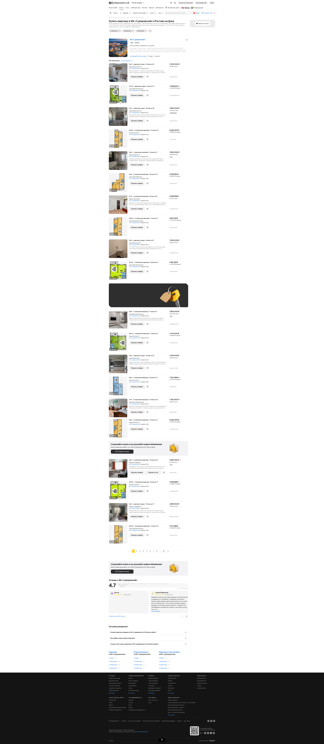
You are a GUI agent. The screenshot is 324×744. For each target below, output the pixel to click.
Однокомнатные (201, 680)
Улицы (110, 702)
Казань (130, 688)
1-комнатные (113, 661)
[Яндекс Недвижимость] (119, 3)
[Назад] (182, 616)
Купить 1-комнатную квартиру (176, 712)
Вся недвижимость (114, 721)
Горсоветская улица (114, 685)
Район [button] (197, 13)
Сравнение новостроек (115, 710)
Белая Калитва (172, 678)
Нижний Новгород (134, 690)
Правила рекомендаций (168, 721)
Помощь (179, 721)
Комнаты (131, 700)
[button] (174, 2)
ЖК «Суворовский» (134, 68)
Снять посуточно (153, 700)
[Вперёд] (186, 616)
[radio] (136, 551)
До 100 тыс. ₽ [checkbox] (150, 298)
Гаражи (131, 707)
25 (163, 551)
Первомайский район (154, 690)
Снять (149, 702)
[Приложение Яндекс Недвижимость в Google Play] (208, 733)
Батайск (170, 685)
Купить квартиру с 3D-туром (176, 707)
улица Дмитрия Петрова (136, 88)
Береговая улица (113, 680)
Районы (111, 705)
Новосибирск (132, 683)
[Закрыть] (214, 13)
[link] (212, 2)
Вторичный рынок (141, 652)
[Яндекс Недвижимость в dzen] (211, 721)
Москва (131, 678)
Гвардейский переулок (115, 688)
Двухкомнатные (201, 678)
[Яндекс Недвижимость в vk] (208, 721)
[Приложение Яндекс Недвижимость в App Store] (205, 733)
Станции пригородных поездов (117, 707)
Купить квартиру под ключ (175, 710)
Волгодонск (171, 688)
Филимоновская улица (115, 683)
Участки (131, 702)
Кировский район (153, 678)
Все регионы (112, 700)
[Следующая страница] (168, 551)
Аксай (169, 690)
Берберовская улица (114, 678)
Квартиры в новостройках (169, 652)
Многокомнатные (202, 683)
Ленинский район (153, 680)
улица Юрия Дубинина (135, 177)
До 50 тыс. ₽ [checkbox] (127, 298)
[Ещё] (150, 30)
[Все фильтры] (110, 13)
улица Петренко (133, 155)
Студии (111, 658)
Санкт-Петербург (133, 680)
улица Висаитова (133, 66)
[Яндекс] (212, 740)
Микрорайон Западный (154, 688)
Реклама (123, 721)
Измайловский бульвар (135, 402)
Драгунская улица (134, 199)
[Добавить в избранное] (186, 40)
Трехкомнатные (201, 688)
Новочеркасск (172, 683)
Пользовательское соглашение (151, 721)
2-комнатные (113, 665)
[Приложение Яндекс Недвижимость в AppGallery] (211, 733)
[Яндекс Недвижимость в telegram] (214, 721)
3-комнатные (113, 668)
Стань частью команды (134, 721)
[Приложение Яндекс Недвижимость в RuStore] (214, 733)
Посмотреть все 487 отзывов (117, 616)
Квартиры (113, 652)
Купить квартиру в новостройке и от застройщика (181, 702)
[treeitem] (113, 8)
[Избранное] (171, 2)
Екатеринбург (132, 685)
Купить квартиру (172, 700)
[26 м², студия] (119, 249)
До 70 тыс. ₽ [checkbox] (139, 298)
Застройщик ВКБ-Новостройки (138, 56)
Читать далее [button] (155, 611)
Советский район (153, 683)
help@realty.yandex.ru (142, 731)
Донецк (170, 680)
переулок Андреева (134, 462)
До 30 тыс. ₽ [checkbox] (116, 298)
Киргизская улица (114, 690)
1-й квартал (151, 685)
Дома (130, 705)
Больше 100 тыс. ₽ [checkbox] (118, 303)
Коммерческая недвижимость (137, 710)
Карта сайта (187, 721)
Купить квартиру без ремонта (176, 705)
